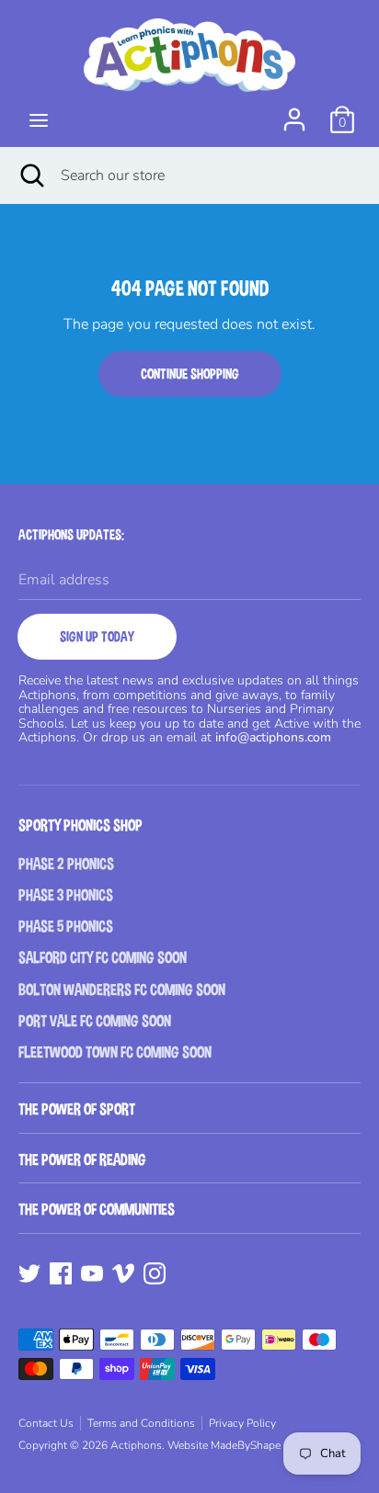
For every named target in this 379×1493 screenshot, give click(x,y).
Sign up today (97, 636)
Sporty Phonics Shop (80, 825)
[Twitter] (29, 1272)
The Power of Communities (96, 1209)
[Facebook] (61, 1272)
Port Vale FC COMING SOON (94, 1021)
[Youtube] (92, 1272)
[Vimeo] (123, 1272)
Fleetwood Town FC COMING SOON (115, 1052)
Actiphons (136, 1445)
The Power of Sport (76, 1109)
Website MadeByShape (224, 1445)
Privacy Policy (242, 1423)
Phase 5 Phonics (65, 926)
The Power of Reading (82, 1160)
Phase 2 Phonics (66, 864)
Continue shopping (190, 373)
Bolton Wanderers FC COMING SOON (121, 990)
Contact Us (46, 1423)
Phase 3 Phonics (65, 895)
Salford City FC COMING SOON (102, 957)
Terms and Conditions (141, 1423)
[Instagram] (155, 1272)
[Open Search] (30, 175)
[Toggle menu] (38, 119)
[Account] (294, 112)
